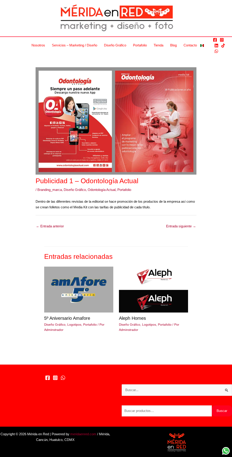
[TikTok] (223, 45)
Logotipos (74, 324)
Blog (173, 45)
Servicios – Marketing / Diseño (74, 45)
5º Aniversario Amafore (67, 318)
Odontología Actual (102, 190)
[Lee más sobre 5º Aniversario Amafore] (78, 289)
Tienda (158, 45)
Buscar (222, 411)
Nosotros (38, 45)
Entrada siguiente (181, 226)
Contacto (190, 45)
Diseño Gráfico (115, 45)
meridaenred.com (83, 434)
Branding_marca (49, 190)
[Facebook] (215, 40)
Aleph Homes (132, 318)
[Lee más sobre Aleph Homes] (153, 289)
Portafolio (140, 45)
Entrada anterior (50, 226)
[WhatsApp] (216, 51)
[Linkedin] (216, 45)
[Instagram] (222, 40)
